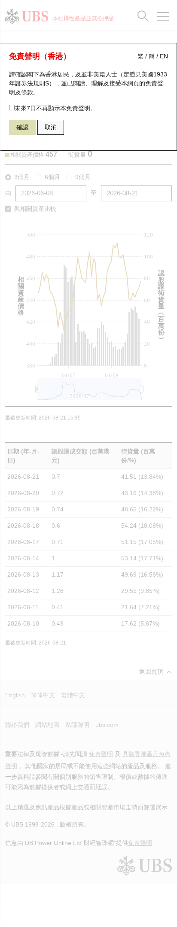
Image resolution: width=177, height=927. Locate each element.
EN (164, 56)
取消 (51, 127)
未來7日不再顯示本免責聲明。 (55, 108)
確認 (22, 127)
